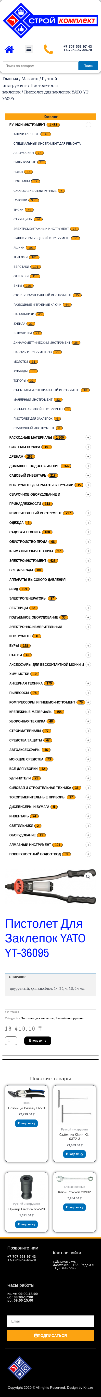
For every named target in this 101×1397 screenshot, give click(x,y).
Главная (10, 78)
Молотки (20, 361)
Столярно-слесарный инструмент (42, 295)
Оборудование (22, 835)
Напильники (23, 314)
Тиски (18, 210)
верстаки (21, 266)
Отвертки (21, 276)
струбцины (23, 219)
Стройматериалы (25, 731)
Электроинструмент (27, 561)
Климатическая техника (31, 551)
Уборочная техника (27, 721)
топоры (19, 380)
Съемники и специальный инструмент (46, 390)
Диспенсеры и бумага (29, 807)
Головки (20, 200)
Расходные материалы (30, 437)
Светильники (21, 826)
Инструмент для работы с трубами (41, 485)
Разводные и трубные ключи (37, 304)
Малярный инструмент (32, 399)
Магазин (30, 78)
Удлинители (20, 778)
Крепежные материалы (30, 712)
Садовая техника (25, 532)
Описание (17, 977)
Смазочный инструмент (33, 428)
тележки (20, 257)
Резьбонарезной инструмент (38, 409)
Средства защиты (25, 740)
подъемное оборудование (33, 617)
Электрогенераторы (28, 598)
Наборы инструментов (32, 352)
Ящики (19, 248)
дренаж (16, 456)
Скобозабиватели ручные (35, 191)
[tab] (50, 977)
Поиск (88, 66)
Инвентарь (19, 816)
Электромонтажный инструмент (41, 229)
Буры (14, 646)
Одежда (16, 523)
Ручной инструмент (27, 125)
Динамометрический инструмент (41, 342)
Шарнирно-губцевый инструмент (41, 238)
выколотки (22, 333)
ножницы (21, 181)
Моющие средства (26, 759)
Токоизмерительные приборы (37, 797)
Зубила (19, 323)
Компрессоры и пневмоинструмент (42, 702)
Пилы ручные (24, 162)
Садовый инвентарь (27, 475)
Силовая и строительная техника (40, 788)
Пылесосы (19, 693)
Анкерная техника (26, 683)
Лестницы (18, 608)
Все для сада (21, 570)
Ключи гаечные (26, 134)
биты (17, 285)
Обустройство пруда (28, 542)
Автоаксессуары (24, 750)
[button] (29, 49)
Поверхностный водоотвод (35, 854)
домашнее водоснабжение (34, 466)
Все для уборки (23, 769)
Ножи (18, 172)
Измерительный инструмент (35, 513)
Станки (15, 655)
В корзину (37, 1040)
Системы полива (24, 447)
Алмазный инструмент (30, 845)
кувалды (20, 371)
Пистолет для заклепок (32, 418)
